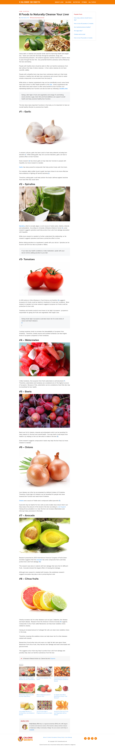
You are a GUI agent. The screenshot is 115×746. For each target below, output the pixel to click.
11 (60, 622)
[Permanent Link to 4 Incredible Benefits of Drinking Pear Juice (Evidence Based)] (27, 701)
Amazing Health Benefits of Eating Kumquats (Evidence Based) (61, 679)
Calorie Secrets (29, 2)
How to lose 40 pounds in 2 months (83, 23)
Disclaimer (54, 737)
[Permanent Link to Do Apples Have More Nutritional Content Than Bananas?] (62, 684)
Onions (21, 500)
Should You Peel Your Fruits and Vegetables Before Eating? (61, 713)
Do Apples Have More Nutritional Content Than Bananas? (60, 696)
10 (40, 562)
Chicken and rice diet (79, 34)
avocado (39, 560)
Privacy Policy (61, 737)
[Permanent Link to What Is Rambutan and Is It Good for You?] (44, 684)
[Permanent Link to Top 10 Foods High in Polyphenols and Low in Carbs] (44, 701)
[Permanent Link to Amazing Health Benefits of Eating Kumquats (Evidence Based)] (62, 667)
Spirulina (22, 226)
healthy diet (64, 88)
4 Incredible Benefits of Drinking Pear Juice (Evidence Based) (26, 713)
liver (51, 84)
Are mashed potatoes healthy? (82, 27)
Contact (49, 737)
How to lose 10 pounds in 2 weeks (83, 38)
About (44, 737)
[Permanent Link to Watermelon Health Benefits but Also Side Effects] (27, 684)
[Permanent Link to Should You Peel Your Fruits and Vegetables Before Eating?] (62, 701)
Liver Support (62, 507)
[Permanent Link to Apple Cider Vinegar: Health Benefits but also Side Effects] (27, 667)
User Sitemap (68, 737)
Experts (52, 658)
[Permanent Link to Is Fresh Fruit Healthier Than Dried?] (44, 667)
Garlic (21, 167)
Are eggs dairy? (78, 31)
